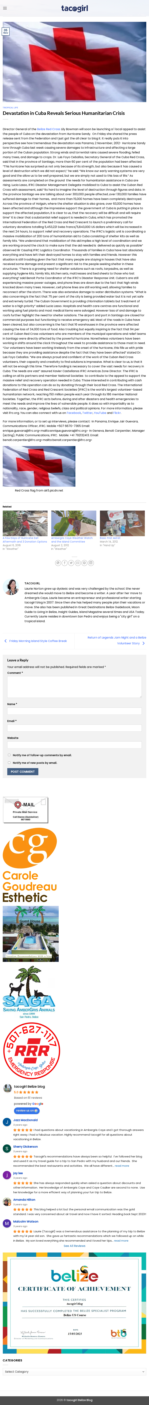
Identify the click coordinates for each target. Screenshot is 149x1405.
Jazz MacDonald (25, 1120)
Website (12, 738)
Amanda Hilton (24, 1200)
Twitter (87, 413)
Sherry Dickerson (25, 1147)
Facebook (74, 413)
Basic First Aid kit (110, 538)
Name (12, 704)
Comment (15, 673)
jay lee (18, 1173)
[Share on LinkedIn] (91, 563)
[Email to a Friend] (78, 563)
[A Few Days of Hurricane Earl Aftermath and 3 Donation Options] (25, 523)
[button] (5, 8)
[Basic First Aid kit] (122, 523)
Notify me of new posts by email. (35, 763)
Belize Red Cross (48, 129)
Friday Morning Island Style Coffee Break (38, 641)
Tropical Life (10, 107)
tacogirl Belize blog (29, 1086)
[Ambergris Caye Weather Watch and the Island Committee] (73, 523)
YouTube (100, 413)
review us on (25, 1110)
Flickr (117, 413)
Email (12, 721)
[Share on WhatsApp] (58, 563)
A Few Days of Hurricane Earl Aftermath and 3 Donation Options (25, 539)
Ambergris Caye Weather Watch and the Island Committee (72, 539)
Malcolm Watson (25, 1221)
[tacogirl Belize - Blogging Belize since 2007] (74, 8)
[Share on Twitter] (71, 563)
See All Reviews (74, 1246)
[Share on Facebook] (65, 563)
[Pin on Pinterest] (84, 563)
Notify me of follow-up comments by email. (42, 755)
